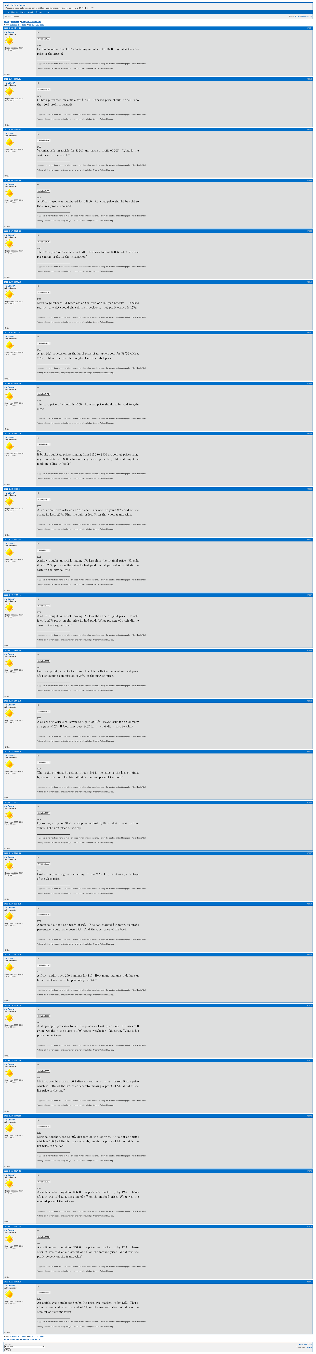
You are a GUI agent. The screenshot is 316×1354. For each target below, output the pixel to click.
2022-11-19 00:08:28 (12, 1116)
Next (42, 24)
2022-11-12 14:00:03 (12, 650)
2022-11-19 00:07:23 (12, 1060)
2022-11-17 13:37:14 (12, 955)
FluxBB (309, 1347)
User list (14, 12)
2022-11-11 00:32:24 (12, 489)
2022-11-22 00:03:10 (12, 1282)
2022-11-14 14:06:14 (12, 752)
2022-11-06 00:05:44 (12, 180)
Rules (22, 12)
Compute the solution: (31, 22)
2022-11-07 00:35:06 (12, 231)
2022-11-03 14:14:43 (12, 28)
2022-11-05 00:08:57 (12, 130)
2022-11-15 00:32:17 (12, 802)
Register (39, 12)
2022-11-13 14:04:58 (12, 701)
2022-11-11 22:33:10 (12, 595)
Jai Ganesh (9, 32)
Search (30, 12)
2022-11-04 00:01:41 (12, 79)
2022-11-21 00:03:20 (12, 1226)
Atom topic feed (305, 1344)
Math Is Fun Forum (15, 5)
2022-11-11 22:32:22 (12, 540)
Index (6, 12)
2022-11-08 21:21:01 (12, 333)
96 (30, 24)
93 (23, 24)
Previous (13, 24)
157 (37, 24)
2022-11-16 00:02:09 (12, 853)
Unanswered (306, 16)
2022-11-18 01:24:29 (12, 1005)
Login (47, 12)
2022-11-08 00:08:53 (12, 282)
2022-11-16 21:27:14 (12, 904)
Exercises (15, 22)
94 (25, 24)
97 (33, 24)
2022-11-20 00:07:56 (12, 1171)
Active (297, 16)
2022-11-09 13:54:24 (12, 383)
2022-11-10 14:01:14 (12, 434)
